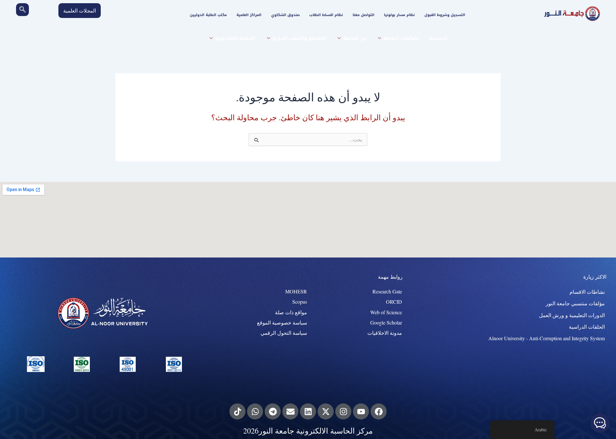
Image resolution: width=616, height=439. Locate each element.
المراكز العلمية (248, 15)
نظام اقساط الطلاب (326, 15)
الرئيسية (438, 38)
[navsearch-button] (22, 9)
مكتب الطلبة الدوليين (208, 15)
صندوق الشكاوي (285, 15)
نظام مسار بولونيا (399, 15)
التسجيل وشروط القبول (444, 15)
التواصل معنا (363, 15)
